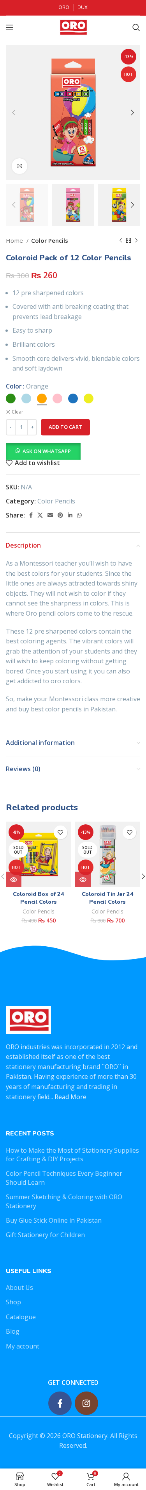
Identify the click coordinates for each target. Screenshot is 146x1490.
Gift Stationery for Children (45, 1234)
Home (15, 240)
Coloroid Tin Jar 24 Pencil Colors (108, 898)
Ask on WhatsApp (47, 451)
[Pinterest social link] (60, 515)
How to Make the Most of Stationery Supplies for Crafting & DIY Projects (72, 1154)
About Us (19, 1287)
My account (22, 1346)
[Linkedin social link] (70, 515)
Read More (70, 1096)
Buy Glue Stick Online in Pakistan (54, 1220)
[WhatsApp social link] (79, 515)
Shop (13, 1302)
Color (14, 386)
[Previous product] (121, 240)
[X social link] (40, 515)
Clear (17, 412)
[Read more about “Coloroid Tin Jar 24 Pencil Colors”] (83, 879)
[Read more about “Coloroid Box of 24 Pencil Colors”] (13, 879)
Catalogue (21, 1317)
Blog (12, 1331)
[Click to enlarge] (19, 166)
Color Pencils (49, 240)
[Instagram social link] (86, 1403)
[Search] (136, 27)
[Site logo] (73, 26)
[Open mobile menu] (10, 27)
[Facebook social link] (31, 515)
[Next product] (136, 240)
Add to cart (65, 426)
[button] (43, 450)
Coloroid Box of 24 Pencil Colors (38, 898)
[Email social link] (50, 515)
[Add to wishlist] (60, 832)
